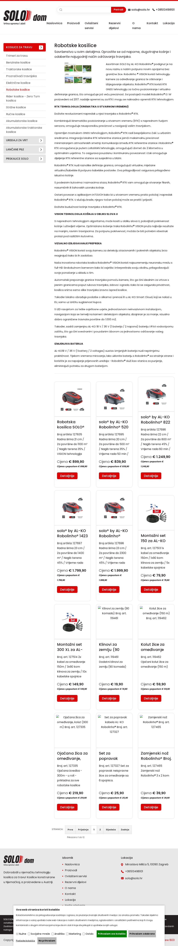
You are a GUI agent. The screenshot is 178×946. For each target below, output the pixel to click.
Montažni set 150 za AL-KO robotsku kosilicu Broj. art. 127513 (153, 538)
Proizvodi (73, 23)
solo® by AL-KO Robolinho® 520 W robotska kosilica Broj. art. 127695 (113, 424)
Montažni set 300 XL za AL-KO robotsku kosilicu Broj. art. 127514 (70, 647)
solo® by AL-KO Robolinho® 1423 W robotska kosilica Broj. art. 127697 (72, 533)
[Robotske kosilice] (78, 84)
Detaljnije (67, 476)
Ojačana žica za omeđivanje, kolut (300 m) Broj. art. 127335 (72, 756)
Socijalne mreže (40, 934)
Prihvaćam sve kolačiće (112, 933)
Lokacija (169, 23)
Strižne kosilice (16, 107)
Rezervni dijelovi (75, 882)
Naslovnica (54, 23)
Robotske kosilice (18, 90)
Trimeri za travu (17, 56)
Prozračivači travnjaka (21, 76)
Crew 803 (168, 940)
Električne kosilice (18, 83)
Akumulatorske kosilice (21, 121)
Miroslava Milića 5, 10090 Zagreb (146, 864)
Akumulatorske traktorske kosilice (24, 130)
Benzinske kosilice (18, 63)
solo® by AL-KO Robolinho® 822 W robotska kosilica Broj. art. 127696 (155, 419)
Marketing (75, 934)
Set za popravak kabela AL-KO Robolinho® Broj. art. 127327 (114, 756)
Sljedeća (111, 829)
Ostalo (90, 934)
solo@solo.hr (140, 10)
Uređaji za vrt (17, 140)
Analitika (59, 934)
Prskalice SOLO (17, 159)
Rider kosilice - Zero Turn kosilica (23, 98)
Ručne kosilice (15, 114)
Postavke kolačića (25, 940)
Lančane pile (15, 149)
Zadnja (125, 829)
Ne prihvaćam (47, 940)
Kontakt (152, 23)
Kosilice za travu (19, 47)
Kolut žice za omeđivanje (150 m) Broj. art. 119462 (153, 647)
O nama (70, 888)
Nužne (22, 934)
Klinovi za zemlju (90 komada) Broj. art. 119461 (113, 647)
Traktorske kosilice (19, 69)
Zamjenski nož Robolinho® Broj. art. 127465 (156, 756)
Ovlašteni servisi (76, 876)
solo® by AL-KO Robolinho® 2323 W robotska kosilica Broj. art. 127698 (113, 533)
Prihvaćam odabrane (142, 933)
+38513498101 (165, 10)
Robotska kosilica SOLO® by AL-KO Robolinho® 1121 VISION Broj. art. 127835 (72, 424)
